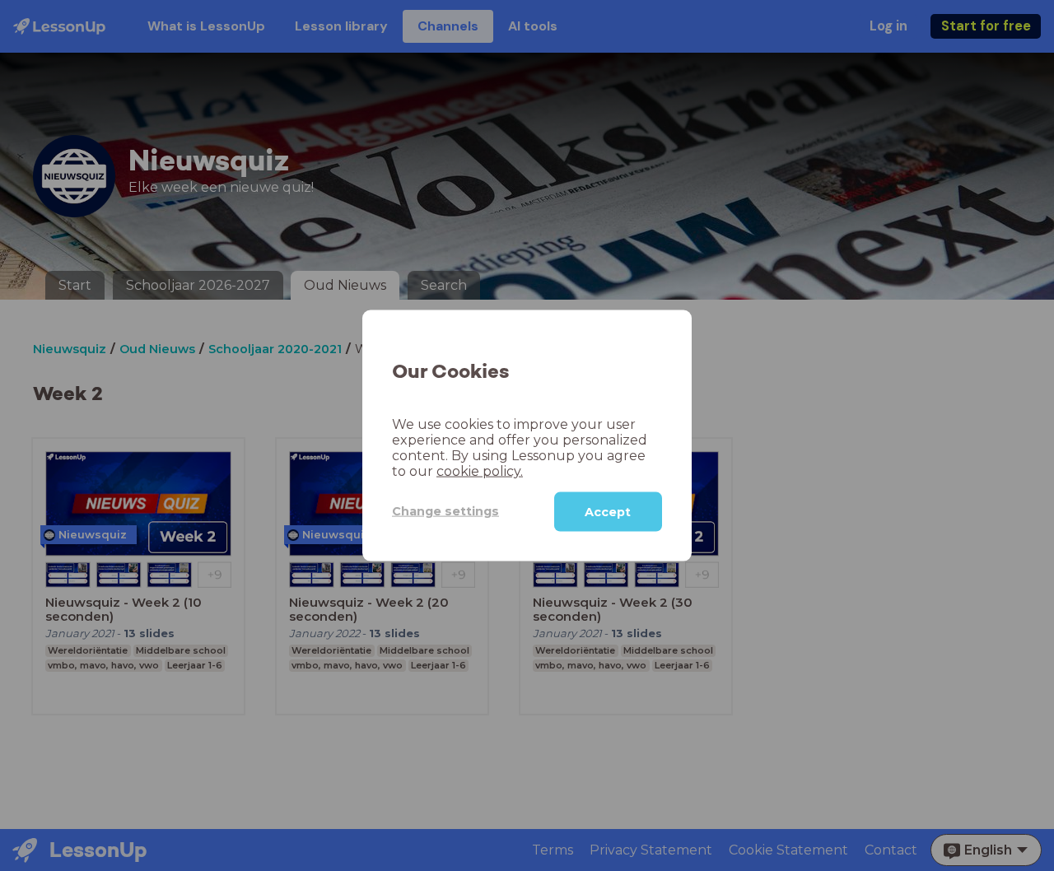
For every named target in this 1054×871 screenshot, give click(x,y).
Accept (608, 511)
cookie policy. (479, 470)
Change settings (445, 511)
